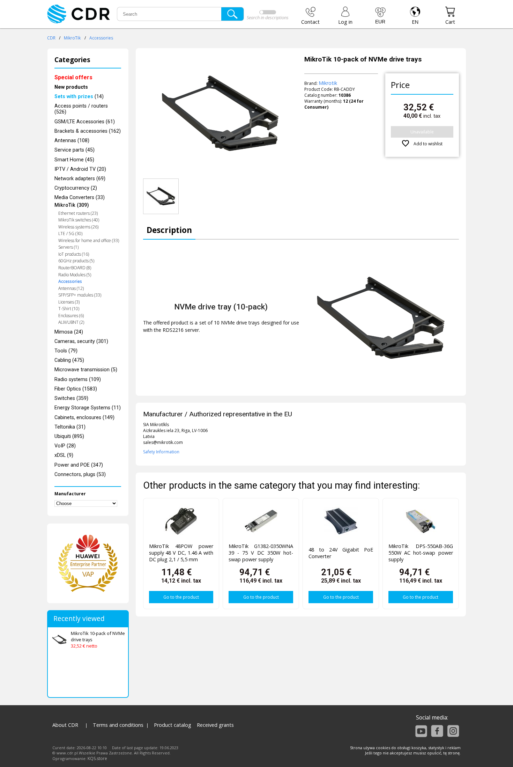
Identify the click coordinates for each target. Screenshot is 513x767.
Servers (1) (68, 247)
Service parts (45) (74, 150)
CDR (51, 38)
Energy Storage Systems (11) (87, 408)
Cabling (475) (69, 360)
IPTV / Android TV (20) (80, 169)
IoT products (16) (73, 254)
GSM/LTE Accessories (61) (84, 122)
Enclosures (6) (71, 316)
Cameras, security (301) (81, 341)
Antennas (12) (71, 288)
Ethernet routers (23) (78, 213)
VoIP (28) (65, 446)
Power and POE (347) (78, 465)
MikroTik (72, 38)
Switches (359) (71, 398)
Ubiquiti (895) (69, 436)
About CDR (65, 725)
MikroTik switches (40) (78, 220)
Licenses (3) (69, 302)
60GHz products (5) (76, 261)
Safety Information (161, 452)
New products (71, 87)
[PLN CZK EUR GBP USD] (380, 16)
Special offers (73, 77)
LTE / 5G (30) (70, 233)
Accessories (101, 38)
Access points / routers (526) (81, 109)
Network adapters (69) (79, 179)
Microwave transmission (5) (85, 370)
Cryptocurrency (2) (75, 188)
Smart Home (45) (74, 160)
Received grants (215, 725)
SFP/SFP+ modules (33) (79, 295)
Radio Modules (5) (74, 275)
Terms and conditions (118, 725)
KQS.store (97, 758)
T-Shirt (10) (68, 309)
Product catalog (172, 725)
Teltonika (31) (70, 427)
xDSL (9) (63, 455)
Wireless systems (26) (78, 227)
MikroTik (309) (71, 205)
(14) (79, 97)
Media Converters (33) (79, 197)
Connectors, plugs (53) (80, 474)
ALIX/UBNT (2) (71, 322)
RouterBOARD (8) (74, 268)
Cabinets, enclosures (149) (84, 418)
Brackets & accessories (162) (87, 131)
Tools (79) (65, 351)
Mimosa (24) (68, 332)
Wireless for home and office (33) (88, 240)
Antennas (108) (71, 141)
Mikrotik (328, 83)
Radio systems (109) (77, 379)
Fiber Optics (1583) (75, 389)
